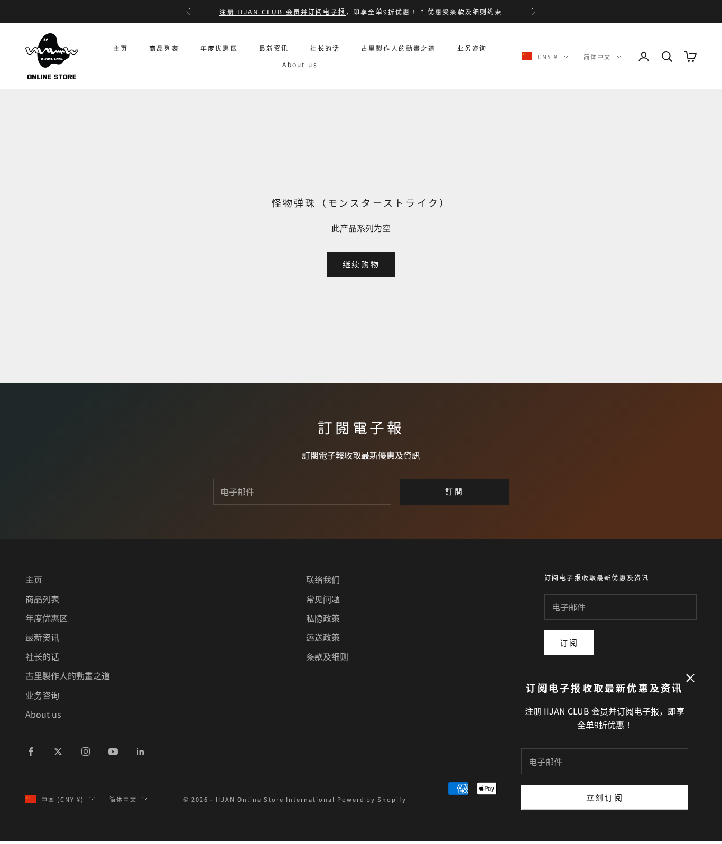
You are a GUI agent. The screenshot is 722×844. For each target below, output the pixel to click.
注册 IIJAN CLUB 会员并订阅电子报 (282, 11)
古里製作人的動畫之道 (398, 47)
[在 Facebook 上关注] (30, 751)
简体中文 (597, 56)
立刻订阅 (605, 797)
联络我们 (323, 579)
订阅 (569, 642)
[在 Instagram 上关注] (85, 751)
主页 (120, 47)
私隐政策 (323, 617)
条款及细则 (327, 656)
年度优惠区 (219, 47)
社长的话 (325, 47)
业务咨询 (472, 47)
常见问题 (323, 598)
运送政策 (323, 636)
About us (299, 64)
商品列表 (164, 47)
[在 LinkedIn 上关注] (140, 751)
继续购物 (361, 264)
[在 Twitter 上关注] (58, 751)
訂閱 (454, 491)
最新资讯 (274, 47)
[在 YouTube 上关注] (113, 751)
